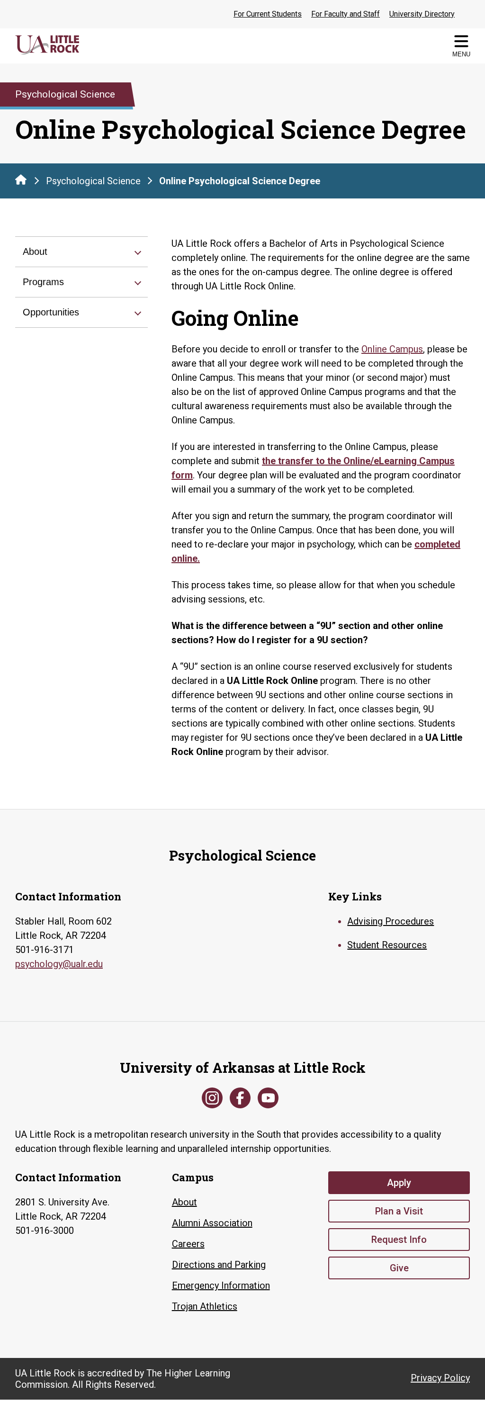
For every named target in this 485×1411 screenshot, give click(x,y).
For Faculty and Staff (345, 13)
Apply (399, 1182)
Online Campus (392, 349)
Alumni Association (212, 1223)
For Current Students (268, 13)
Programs (43, 282)
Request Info (399, 1239)
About (35, 251)
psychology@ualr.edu (59, 964)
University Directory (422, 13)
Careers (188, 1243)
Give (399, 1268)
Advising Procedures (390, 921)
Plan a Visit (399, 1211)
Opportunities (51, 312)
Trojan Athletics (204, 1306)
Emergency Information (221, 1285)
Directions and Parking (219, 1264)
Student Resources (387, 945)
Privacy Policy (440, 1378)
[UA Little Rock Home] (21, 179)
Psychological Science (93, 181)
